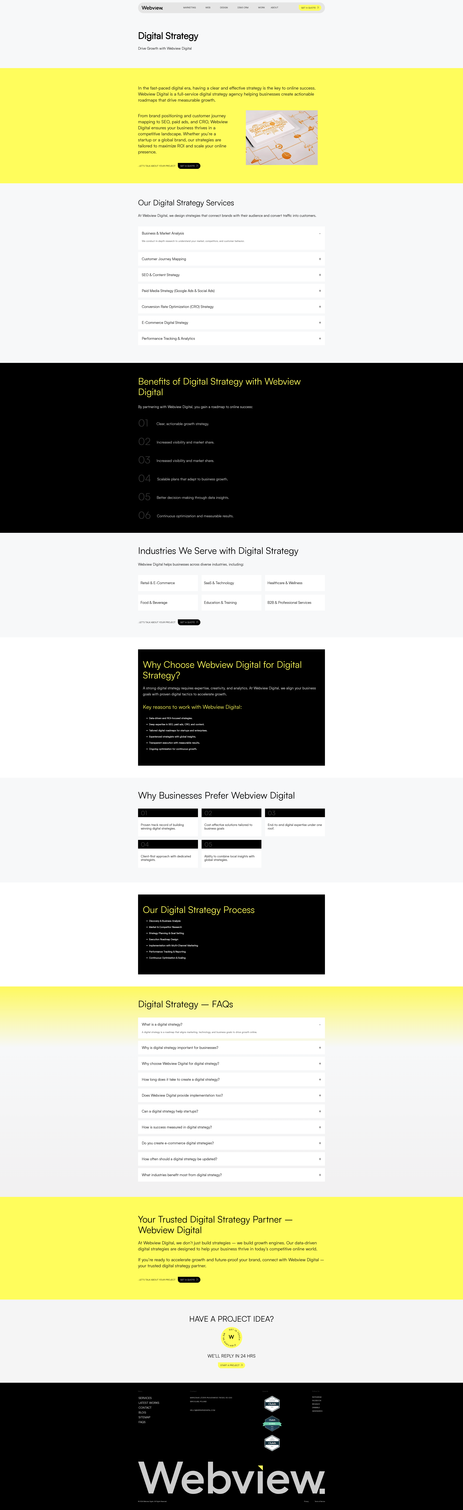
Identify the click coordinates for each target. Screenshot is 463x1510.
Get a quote (187, 166)
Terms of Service (320, 1501)
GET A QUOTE (308, 7)
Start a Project (230, 1365)
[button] (231, 233)
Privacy (306, 1501)
